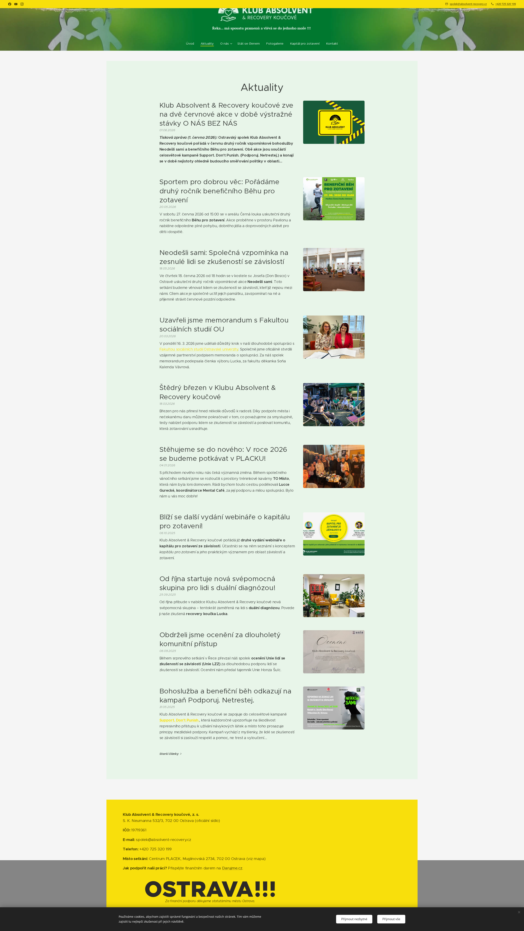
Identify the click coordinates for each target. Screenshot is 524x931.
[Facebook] (9, 4)
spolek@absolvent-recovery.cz (468, 4)
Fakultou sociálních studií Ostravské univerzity (198, 349)
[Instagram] (22, 4)
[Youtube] (15, 4)
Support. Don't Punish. (179, 720)
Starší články (169, 754)
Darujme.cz (232, 868)
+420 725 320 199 (505, 4)
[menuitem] (191, 43)
